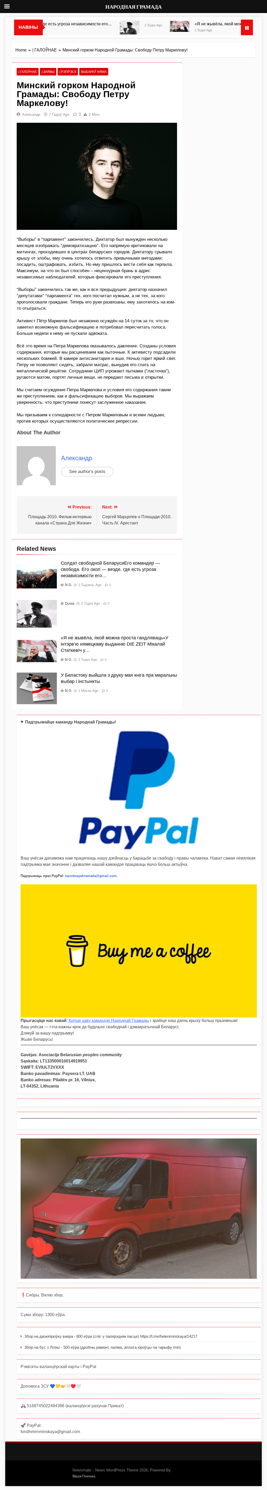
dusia (69, 603)
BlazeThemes (83, 1476)
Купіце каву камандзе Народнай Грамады (109, 1020)
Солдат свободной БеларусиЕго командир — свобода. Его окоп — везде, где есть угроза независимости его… (110, 569)
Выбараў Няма (93, 72)
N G (68, 585)
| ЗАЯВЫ (48, 72)
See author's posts (87, 471)
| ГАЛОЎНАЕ (28, 72)
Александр (31, 114)
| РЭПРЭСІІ (67, 72)
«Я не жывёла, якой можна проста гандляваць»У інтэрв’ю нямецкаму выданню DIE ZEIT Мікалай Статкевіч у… (114, 644)
